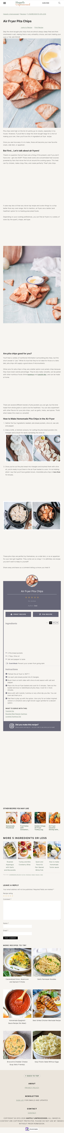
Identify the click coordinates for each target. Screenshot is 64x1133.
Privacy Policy (32, 1088)
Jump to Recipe (26, 27)
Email (5, 930)
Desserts (38, 874)
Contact (32, 1113)
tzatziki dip (42, 374)
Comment (7, 899)
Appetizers (28, 874)
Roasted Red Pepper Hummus (16, 714)
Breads (33, 874)
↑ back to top (32, 1076)
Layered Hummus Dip (13, 716)
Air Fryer (23, 874)
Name (6, 923)
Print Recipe (38, 27)
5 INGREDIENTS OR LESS (36, 14)
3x (57, 622)
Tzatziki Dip (10, 711)
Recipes (23, 14)
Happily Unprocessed (11, 14)
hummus (31, 374)
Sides (41, 874)
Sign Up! (20, 1100)
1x (50, 622)
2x (54, 622)
